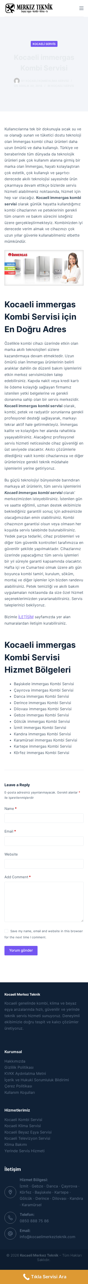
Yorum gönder (21, 950)
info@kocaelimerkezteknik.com (47, 1236)
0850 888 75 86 (34, 1220)
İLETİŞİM (26, 616)
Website (11, 854)
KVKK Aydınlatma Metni (25, 1073)
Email (10, 831)
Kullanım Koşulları (19, 1092)
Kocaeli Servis (44, 44)
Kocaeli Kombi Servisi (23, 1119)
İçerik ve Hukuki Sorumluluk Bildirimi (36, 1079)
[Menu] (81, 8)
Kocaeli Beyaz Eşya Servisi (28, 1132)
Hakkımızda (14, 1061)
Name (10, 808)
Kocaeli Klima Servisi (22, 1125)
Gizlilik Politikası (19, 1067)
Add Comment (17, 877)
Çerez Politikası (18, 1086)
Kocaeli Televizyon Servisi (27, 1138)
